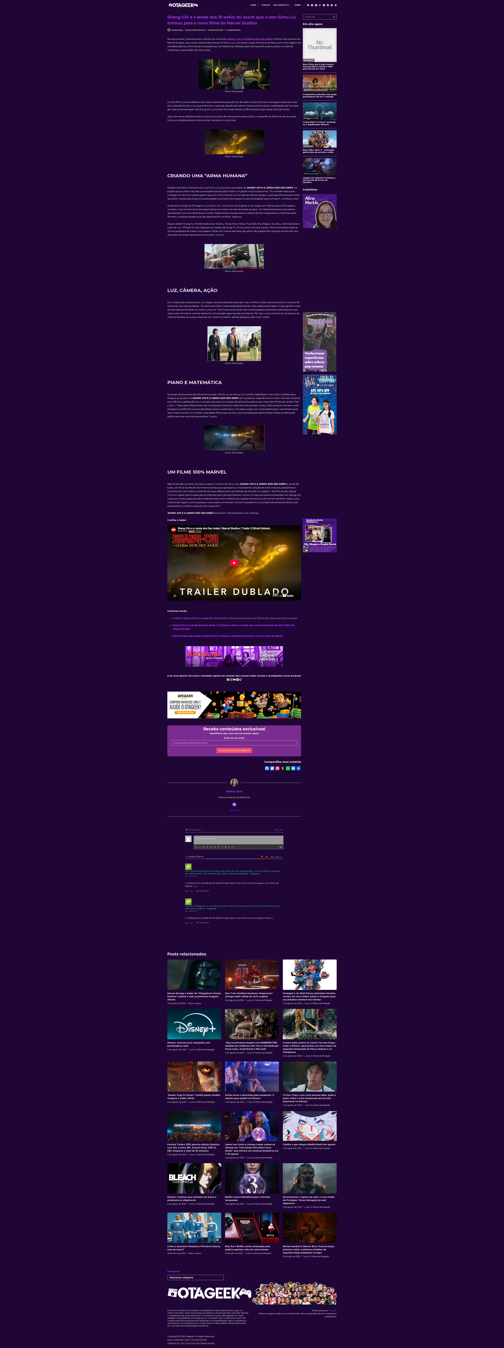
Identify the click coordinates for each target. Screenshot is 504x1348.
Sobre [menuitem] (297, 5)
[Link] (226, 847)
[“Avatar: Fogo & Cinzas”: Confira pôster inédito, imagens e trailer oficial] (194, 1076)
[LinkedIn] (328, 5)
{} (229, 847)
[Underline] (204, 847)
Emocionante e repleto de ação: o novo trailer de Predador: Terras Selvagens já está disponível (309, 1200)
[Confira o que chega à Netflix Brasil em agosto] (310, 1126)
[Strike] (207, 847)
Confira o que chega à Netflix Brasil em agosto (309, 1144)
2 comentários (233, 30)
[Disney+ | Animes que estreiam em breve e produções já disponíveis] (194, 1178)
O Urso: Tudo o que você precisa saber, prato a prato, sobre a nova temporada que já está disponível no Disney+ (309, 1098)
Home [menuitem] (253, 5)
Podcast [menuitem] (266, 5)
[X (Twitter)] (312, 5)
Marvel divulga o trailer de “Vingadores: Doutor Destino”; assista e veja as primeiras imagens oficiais (194, 996)
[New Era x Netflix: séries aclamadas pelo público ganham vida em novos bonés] (252, 1228)
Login (280, 830)
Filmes (211, 30)
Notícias (219, 30)
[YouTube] (316, 5)
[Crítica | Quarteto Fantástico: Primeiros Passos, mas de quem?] (194, 1228)
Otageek (333, 1310)
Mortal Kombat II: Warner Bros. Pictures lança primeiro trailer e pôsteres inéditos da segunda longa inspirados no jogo (308, 1249)
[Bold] (196, 847)
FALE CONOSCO (175, 1340)
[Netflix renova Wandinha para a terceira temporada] (252, 1178)
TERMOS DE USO (176, 1343)
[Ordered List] (211, 847)
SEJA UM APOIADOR (196, 1340)
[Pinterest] (336, 5)
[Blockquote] (218, 847)
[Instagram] (324, 5)
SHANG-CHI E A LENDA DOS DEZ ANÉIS (249, 39)
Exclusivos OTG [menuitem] (281, 5)
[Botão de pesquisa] (334, 16)
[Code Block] (222, 847)
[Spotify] (332, 5)
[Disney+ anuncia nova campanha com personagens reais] (194, 1024)
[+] (232, 847)
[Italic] (200, 847)
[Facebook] (308, 5)
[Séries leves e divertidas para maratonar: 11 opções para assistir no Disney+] (252, 1076)
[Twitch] (320, 5)
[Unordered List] (215, 847)
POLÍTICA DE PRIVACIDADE (201, 1343)
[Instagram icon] (234, 804)
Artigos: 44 (234, 810)
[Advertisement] (320, 270)
